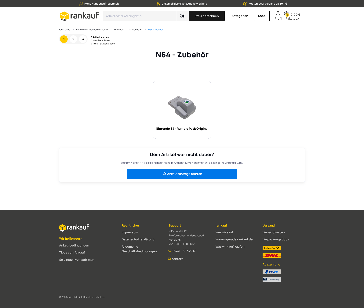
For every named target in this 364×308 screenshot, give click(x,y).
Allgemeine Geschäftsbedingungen (139, 249)
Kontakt (177, 259)
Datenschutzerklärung (138, 239)
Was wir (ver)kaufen (230, 246)
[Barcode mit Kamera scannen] (183, 16)
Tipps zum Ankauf (72, 252)
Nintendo (118, 29)
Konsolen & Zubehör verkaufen (92, 29)
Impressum (130, 232)
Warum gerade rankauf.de (234, 239)
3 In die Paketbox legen (103, 43)
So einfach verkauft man (76, 259)
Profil (278, 18)
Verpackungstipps (276, 239)
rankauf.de (64, 29)
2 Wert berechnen (100, 40)
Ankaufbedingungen (74, 245)
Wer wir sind (224, 232)
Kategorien (240, 16)
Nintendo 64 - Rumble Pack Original (182, 128)
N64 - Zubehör (155, 29)
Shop (262, 16)
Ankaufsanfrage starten (184, 174)
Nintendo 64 (135, 29)
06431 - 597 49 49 (184, 251)
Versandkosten (274, 232)
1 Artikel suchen (100, 37)
